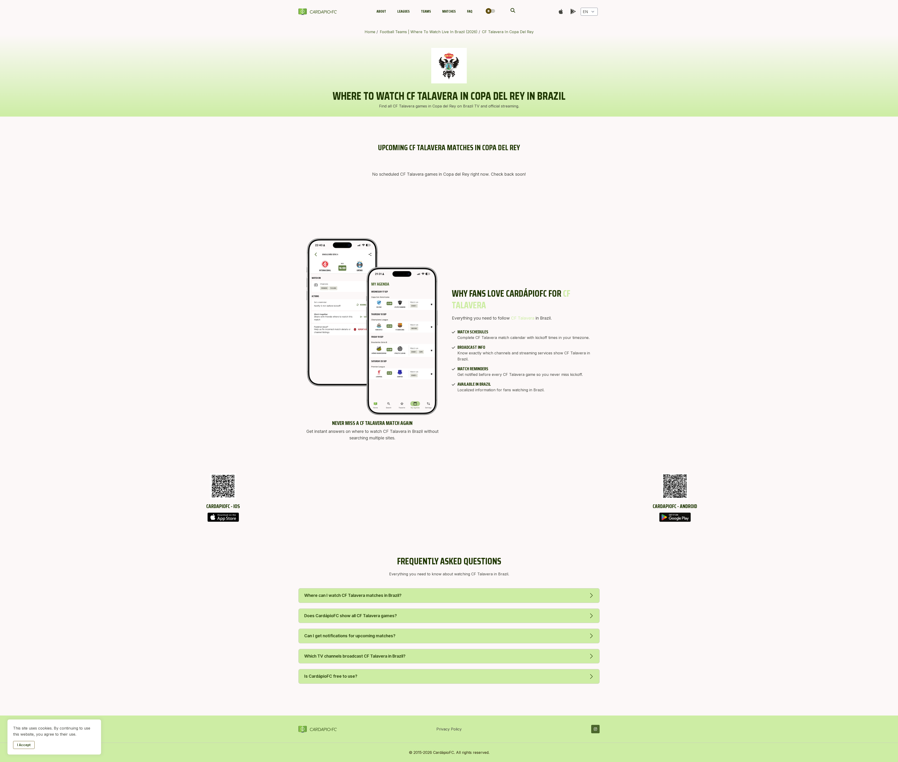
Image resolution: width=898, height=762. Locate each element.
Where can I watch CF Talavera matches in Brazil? (353, 595)
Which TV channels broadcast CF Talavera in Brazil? (355, 656)
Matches (449, 11)
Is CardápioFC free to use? (330, 676)
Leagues (403, 11)
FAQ (469, 11)
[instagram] (595, 729)
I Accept (24, 745)
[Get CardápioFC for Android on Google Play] (675, 517)
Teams (426, 11)
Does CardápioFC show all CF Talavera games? (350, 615)
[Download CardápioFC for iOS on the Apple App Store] (223, 517)
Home (371, 31)
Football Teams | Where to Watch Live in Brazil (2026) (429, 31)
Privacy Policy (449, 729)
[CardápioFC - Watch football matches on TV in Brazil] (318, 11)
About (381, 11)
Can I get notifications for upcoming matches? (349, 635)
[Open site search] (512, 10)
